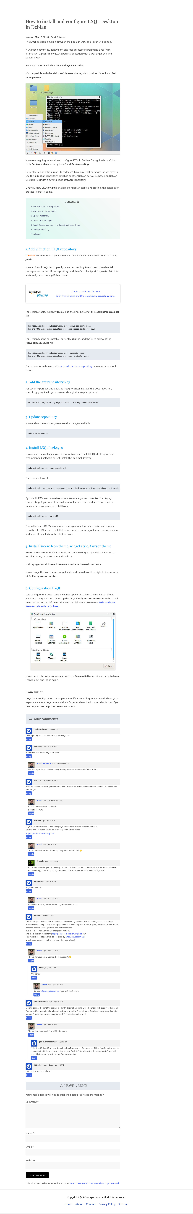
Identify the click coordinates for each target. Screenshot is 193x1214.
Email (30, 1146)
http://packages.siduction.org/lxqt (67, 934)
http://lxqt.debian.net (75, 937)
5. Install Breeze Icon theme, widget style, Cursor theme (55, 225)
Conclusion (36, 234)
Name (30, 1133)
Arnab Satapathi (44, 763)
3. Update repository (40, 216)
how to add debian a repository (75, 366)
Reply (28, 739)
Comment (32, 1101)
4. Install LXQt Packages (41, 220)
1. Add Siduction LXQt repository (45, 206)
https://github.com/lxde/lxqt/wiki (40, 833)
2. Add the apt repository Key (43, 211)
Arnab (39, 800)
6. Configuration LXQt (40, 229)
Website (30, 1160)
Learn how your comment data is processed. (94, 1183)
